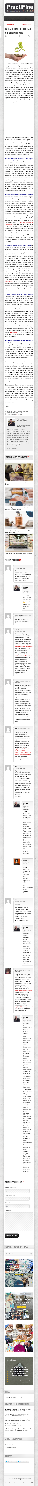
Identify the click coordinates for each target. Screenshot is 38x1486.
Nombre (10, 1187)
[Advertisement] (19, 120)
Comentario (8, 1210)
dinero (15, 411)
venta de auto (19, 615)
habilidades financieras (12, 412)
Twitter (9, 448)
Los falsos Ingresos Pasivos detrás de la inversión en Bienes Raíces (16, 508)
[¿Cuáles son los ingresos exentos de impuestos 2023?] (19, 481)
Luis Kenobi (18, 630)
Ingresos (20, 414)
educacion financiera (23, 411)
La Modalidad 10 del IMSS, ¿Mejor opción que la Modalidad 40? (18, 1409)
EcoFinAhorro (9, 1444)
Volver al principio (28, 1483)
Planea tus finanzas (10, 1447)
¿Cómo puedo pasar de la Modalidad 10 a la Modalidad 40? (17, 1414)
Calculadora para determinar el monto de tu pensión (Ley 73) (17, 1424)
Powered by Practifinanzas (12, 1483)
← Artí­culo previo (9, 24)
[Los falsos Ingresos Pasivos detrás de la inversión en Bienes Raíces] (19, 506)
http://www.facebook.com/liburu (23, 656)
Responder (23, 568)
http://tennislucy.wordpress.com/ (23, 1007)
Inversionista (13, 332)
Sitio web (7, 1203)
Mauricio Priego (21, 426)
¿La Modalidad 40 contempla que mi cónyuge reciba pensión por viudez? (18, 1429)
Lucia (16, 970)
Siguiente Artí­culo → (27, 24)
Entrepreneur (8, 281)
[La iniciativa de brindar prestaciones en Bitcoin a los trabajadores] (19, 529)
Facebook (14, 448)
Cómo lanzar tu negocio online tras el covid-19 (18, 553)
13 (31, 36)
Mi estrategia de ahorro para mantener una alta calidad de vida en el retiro (17, 1419)
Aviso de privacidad (22, 1480)
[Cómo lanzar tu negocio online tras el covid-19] (19, 552)
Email (10, 1195)
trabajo (20, 412)
